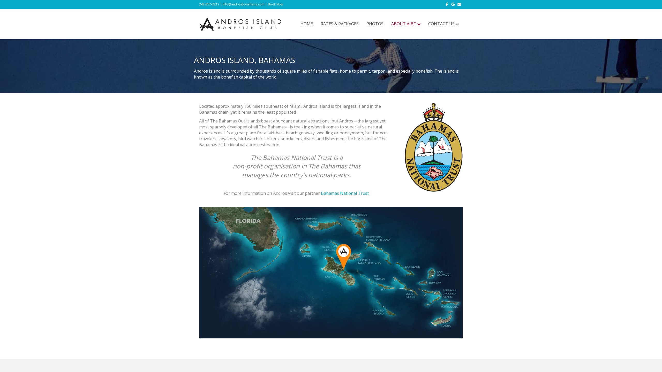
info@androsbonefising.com (244, 4)
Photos (374, 24)
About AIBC (403, 24)
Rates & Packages (340, 24)
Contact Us (441, 24)
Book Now (275, 4)
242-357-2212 (209, 4)
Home (306, 24)
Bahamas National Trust (345, 193)
